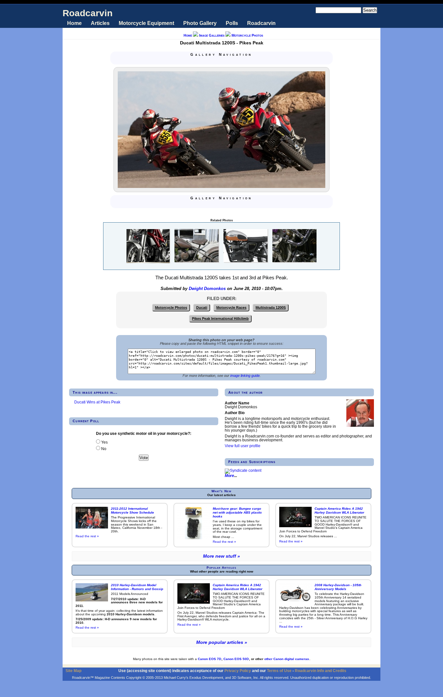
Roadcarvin (88, 13)
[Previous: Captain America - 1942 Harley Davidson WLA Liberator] (213, 61)
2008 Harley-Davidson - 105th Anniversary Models (338, 587)
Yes (104, 442)
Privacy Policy (237, 670)
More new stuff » (221, 556)
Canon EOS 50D (236, 659)
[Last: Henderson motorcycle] (237, 61)
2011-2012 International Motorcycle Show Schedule (132, 510)
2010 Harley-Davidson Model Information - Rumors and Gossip (137, 587)
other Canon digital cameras (286, 659)
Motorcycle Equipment (146, 23)
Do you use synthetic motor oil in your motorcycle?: (143, 434)
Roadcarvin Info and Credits (320, 670)
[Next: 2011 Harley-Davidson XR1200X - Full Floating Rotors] (229, 61)
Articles (100, 23)
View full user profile (242, 446)
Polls (232, 23)
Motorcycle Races (231, 307)
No (103, 449)
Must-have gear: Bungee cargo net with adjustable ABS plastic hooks (237, 512)
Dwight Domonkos (207, 288)
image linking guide (245, 376)
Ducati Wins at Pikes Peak (97, 402)
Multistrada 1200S (271, 307)
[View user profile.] (360, 425)
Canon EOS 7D (209, 659)
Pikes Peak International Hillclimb (220, 318)
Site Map (73, 670)
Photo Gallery (200, 23)
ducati (201, 307)
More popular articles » (221, 642)
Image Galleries (211, 35)
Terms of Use (279, 670)
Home (74, 23)
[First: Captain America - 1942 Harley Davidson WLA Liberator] (206, 61)
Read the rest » (87, 536)
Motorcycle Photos (247, 35)
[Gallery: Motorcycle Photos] (221, 61)
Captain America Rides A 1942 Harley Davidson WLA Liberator (339, 510)
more (229, 475)
